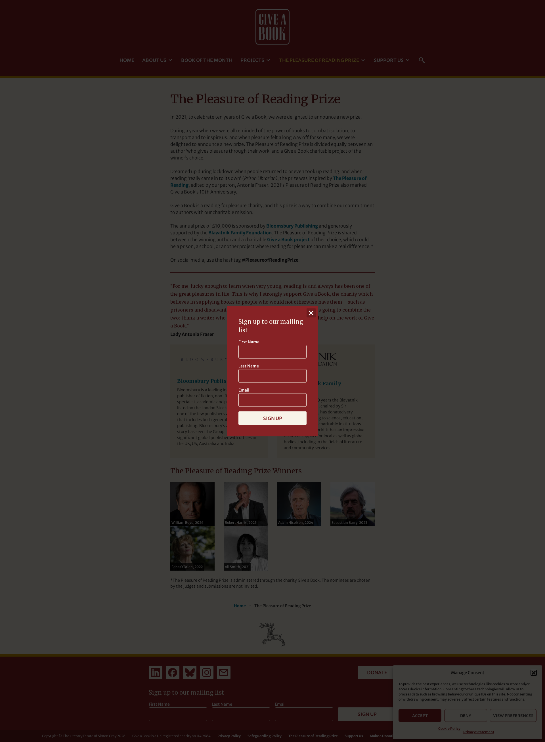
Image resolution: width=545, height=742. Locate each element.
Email (243, 389)
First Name (248, 341)
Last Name (248, 365)
